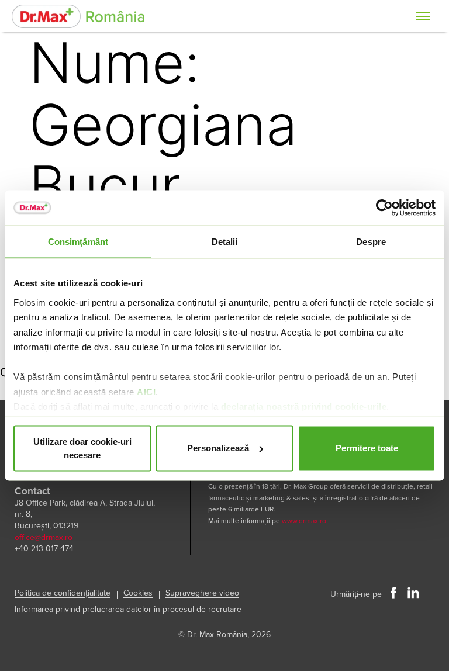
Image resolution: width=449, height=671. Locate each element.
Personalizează (218, 448)
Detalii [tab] (225, 242)
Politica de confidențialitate (62, 593)
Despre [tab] (371, 242)
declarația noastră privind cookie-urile (304, 406)
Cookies (138, 593)
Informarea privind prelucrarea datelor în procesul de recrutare (128, 609)
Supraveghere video (202, 593)
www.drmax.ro (304, 521)
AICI (146, 391)
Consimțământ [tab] (78, 242)
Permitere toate (367, 448)
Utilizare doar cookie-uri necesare (82, 448)
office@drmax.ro (43, 537)
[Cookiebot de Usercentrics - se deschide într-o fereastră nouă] (384, 208)
